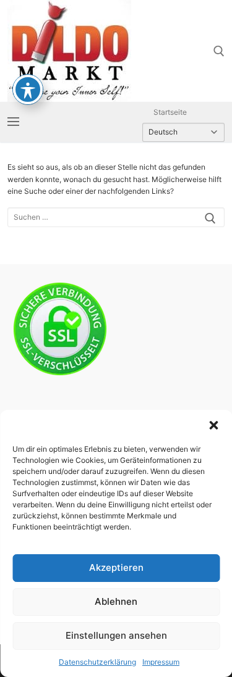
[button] (213, 425)
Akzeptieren (116, 567)
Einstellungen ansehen (116, 635)
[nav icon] (13, 121)
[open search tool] (219, 51)
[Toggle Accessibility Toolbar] (28, 89)
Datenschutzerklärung (97, 662)
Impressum (160, 662)
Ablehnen (116, 601)
